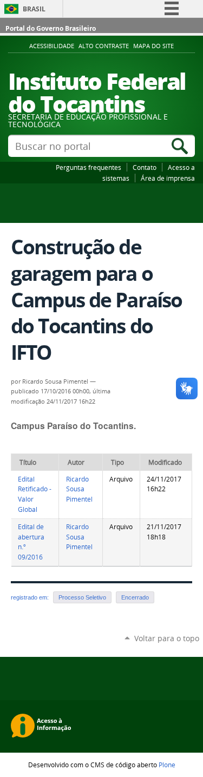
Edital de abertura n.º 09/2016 (31, 542)
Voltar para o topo (166, 638)
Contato (144, 167)
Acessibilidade (51, 46)
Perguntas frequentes (88, 167)
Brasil (34, 9)
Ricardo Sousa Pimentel (79, 489)
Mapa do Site (153, 46)
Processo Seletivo (82, 597)
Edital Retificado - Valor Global (34, 494)
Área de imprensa (168, 178)
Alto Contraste (103, 46)
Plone (167, 764)
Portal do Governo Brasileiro (50, 28)
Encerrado (135, 597)
